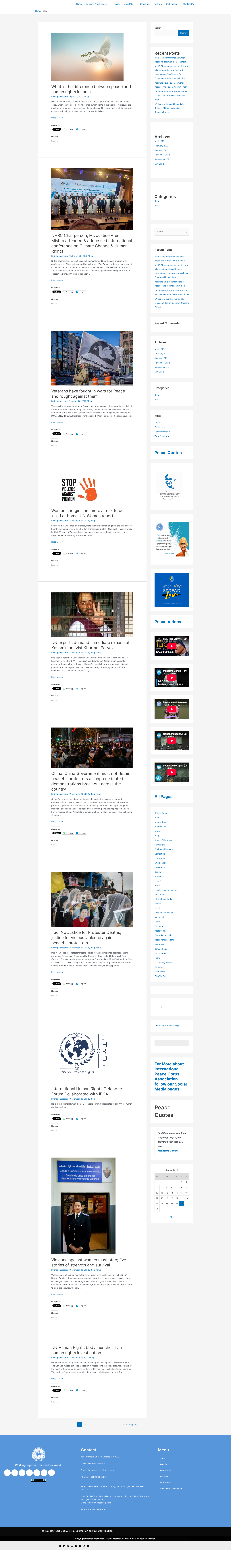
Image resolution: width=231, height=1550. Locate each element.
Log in (157, 422)
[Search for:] (172, 231)
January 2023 (161, 150)
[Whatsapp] (29, 1472)
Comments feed (162, 431)
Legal (157, 908)
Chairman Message (164, 849)
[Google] (72, 1546)
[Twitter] (14, 1472)
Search (158, 28)
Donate (158, 872)
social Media (160, 953)
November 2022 (162, 154)
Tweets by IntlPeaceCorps (167, 1025)
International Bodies (164, 899)
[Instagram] (22, 1472)
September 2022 (162, 159)
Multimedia (171, 4)
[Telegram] (80, 1546)
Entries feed (160, 427)
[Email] (84, 1546)
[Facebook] (7, 1472)
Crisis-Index (160, 863)
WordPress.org (162, 436)
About (157, 817)
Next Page (130, 1424)
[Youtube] (36, 1472)
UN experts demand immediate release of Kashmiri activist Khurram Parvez (169, 108)
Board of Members (163, 840)
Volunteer (159, 967)
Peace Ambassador (164, 935)
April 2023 (159, 141)
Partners (158, 4)
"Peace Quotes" (162, 813)
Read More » (57, 117)
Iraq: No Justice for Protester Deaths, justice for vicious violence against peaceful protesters (86, 937)
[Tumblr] (44, 1472)
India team (159, 894)
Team (157, 958)
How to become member (166, 890)
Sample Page (161, 949)
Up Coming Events (163, 962)
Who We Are (160, 976)
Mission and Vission (164, 912)
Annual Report (161, 822)
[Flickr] (51, 1472)
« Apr (170, 1216)
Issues (117, 4)
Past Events (160, 931)
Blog (87, 96)
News (157, 921)
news (98, 652)
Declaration (160, 867)
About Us (128, 4)
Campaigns (144, 4)
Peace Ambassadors (164, 940)
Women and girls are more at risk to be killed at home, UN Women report (171, 95)
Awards (158, 831)
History (158, 881)
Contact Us (188, 4)
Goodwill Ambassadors (96, 4)
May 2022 (159, 164)
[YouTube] (88, 1546)
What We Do (160, 971)
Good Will (159, 876)
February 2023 (161, 145)
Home (79, 4)
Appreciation (161, 826)
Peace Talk (160, 944)
